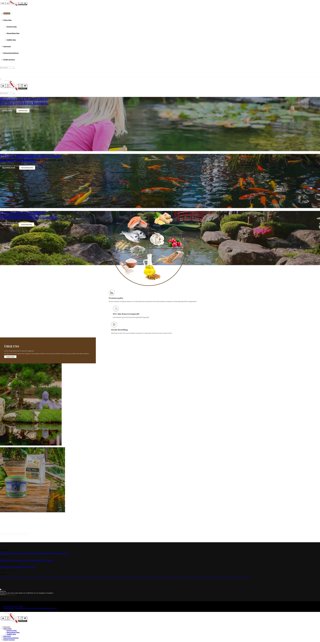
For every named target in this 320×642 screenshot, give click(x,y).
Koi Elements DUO (69, 577)
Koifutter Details (7, 110)
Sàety (249, 577)
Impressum (7, 46)
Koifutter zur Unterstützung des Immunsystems (150, 577)
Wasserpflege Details (8, 167)
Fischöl (29, 577)
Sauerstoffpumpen (222, 577)
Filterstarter (26, 577)
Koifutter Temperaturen (129, 577)
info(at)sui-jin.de (10, 594)
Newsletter (200, 577)
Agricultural (2, 577)
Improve (46, 577)
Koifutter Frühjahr (93, 577)
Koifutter (74, 577)
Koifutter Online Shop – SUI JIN (13, 606)
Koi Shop (169, 577)
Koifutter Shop (12, 27)
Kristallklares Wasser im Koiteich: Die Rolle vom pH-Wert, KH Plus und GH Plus (34, 553)
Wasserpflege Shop (13, 33)
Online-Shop (7, 20)
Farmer (18, 577)
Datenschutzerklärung (10, 53)
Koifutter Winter (137, 577)
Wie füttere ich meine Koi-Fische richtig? (17, 567)
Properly (210, 577)
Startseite (6, 13)
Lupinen (184, 577)
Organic (204, 577)
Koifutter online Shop (108, 577)
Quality (213, 577)
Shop (227, 577)
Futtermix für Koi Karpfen (40, 577)
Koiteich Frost (173, 577)
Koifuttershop (121, 577)
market (188, 577)
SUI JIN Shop (245, 577)
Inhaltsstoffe (51, 577)
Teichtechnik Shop (26, 224)
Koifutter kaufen (101, 577)
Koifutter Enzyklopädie (85, 577)
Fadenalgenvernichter (12, 577)
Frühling (33, 577)
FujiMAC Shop (11, 40)
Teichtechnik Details (8, 224)
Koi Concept (62, 577)
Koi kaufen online (163, 577)
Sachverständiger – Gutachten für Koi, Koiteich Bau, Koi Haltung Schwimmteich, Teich (30, 608)
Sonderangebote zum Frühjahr (234, 577)
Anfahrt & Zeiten (9, 60)
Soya (241, 577)
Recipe (216, 577)
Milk (191, 577)
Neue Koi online (195, 577)
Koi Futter (79, 577)
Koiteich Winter (180, 577)
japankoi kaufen (57, 577)
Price (207, 577)
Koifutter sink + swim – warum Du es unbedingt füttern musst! (26, 560)
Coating (6, 577)
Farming (21, 577)
